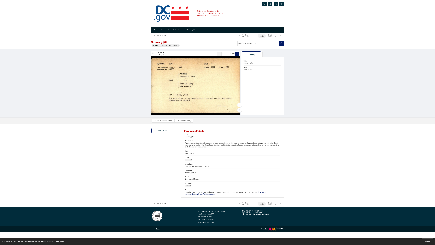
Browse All (165, 30)
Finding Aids (191, 30)
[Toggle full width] (239, 105)
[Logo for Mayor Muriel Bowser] (255, 212)
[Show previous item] (219, 54)
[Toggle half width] (239, 110)
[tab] (251, 54)
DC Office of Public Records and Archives (211, 211)
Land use (189, 160)
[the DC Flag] (171, 13)
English (188, 186)
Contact (158, 229)
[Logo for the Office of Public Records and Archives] (157, 215)
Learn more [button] (59, 241)
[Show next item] (237, 54)
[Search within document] (281, 43)
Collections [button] (177, 30)
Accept (427, 241)
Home (155, 30)
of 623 (232, 54)
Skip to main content (45, 1)
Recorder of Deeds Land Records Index (165, 45)
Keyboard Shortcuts (45, 1)
